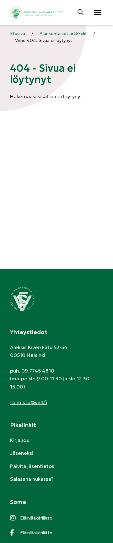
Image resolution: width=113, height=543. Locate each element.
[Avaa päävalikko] (97, 12)
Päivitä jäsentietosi (33, 466)
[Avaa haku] (81, 12)
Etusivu (17, 33)
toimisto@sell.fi (28, 402)
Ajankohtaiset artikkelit (63, 33)
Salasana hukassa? (31, 479)
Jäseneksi (21, 453)
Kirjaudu (20, 440)
